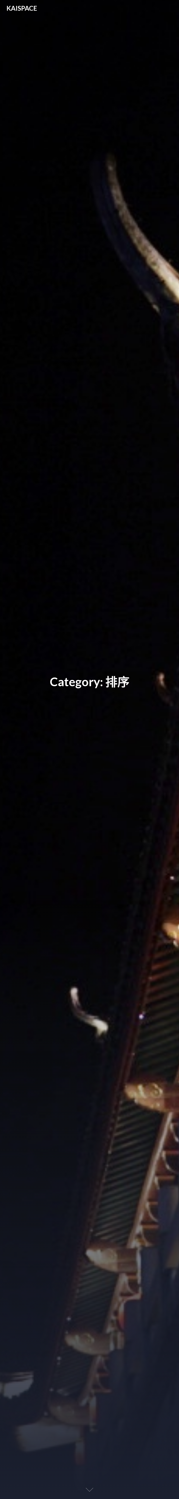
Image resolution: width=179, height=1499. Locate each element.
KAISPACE (22, 8)
